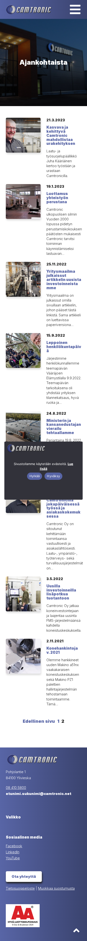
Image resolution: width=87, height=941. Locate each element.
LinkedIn (12, 852)
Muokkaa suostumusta (56, 888)
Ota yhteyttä (24, 876)
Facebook (14, 846)
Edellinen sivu (39, 721)
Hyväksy (53, 476)
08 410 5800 (16, 787)
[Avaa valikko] (75, 9)
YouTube (13, 858)
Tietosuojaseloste (20, 888)
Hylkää (34, 476)
